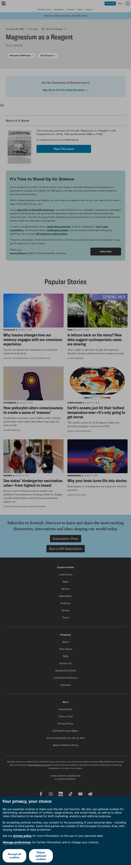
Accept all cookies (14, 855)
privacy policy (22, 835)
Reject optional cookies (40, 856)
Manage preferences (17, 842)
